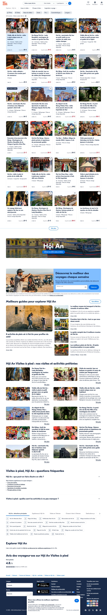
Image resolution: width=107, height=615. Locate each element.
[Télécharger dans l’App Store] (43, 591)
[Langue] (95, 2)
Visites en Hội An (50, 575)
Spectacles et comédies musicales (17, 488)
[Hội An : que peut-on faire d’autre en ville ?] (99, 476)
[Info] (25, 16)
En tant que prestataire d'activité (93, 585)
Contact (53, 584)
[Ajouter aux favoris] (26, 20)
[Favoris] (88, 2)
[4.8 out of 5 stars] (11, 567)
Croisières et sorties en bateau (16, 484)
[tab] (17, 513)
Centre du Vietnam (24, 575)
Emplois (79, 586)
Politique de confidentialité (56, 295)
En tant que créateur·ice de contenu (94, 589)
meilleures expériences (44, 548)
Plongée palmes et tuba (14, 490)
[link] (17, 35)
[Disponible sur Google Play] (43, 585)
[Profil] (101, 2)
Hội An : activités (37, 575)
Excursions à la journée (14, 486)
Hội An (25, 548)
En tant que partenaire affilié (92, 594)
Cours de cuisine (12, 482)
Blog (78, 589)
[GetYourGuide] (5, 3)
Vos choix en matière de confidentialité (61, 592)
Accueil (8, 575)
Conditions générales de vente (59, 594)
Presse (78, 592)
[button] (17, 35)
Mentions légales (55, 586)
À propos (79, 584)
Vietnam (14, 575)
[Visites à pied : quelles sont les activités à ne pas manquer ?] (99, 499)
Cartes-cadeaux (81, 594)
